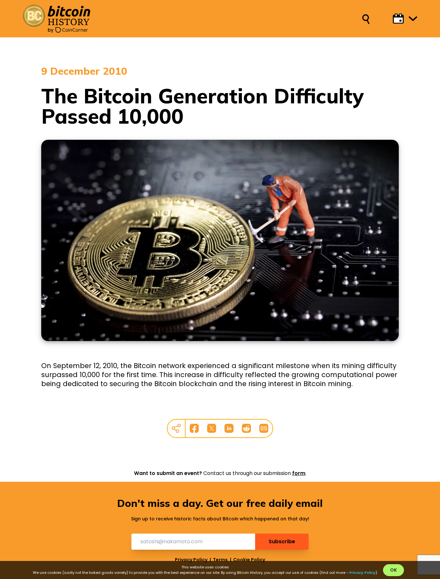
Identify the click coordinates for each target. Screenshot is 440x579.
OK (393, 570)
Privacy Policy (191, 559)
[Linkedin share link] (229, 428)
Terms (220, 559)
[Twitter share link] (211, 428)
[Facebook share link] (194, 428)
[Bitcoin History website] (56, 16)
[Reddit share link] (246, 428)
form (298, 473)
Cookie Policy (249, 559)
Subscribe (282, 541)
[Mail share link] (264, 428)
